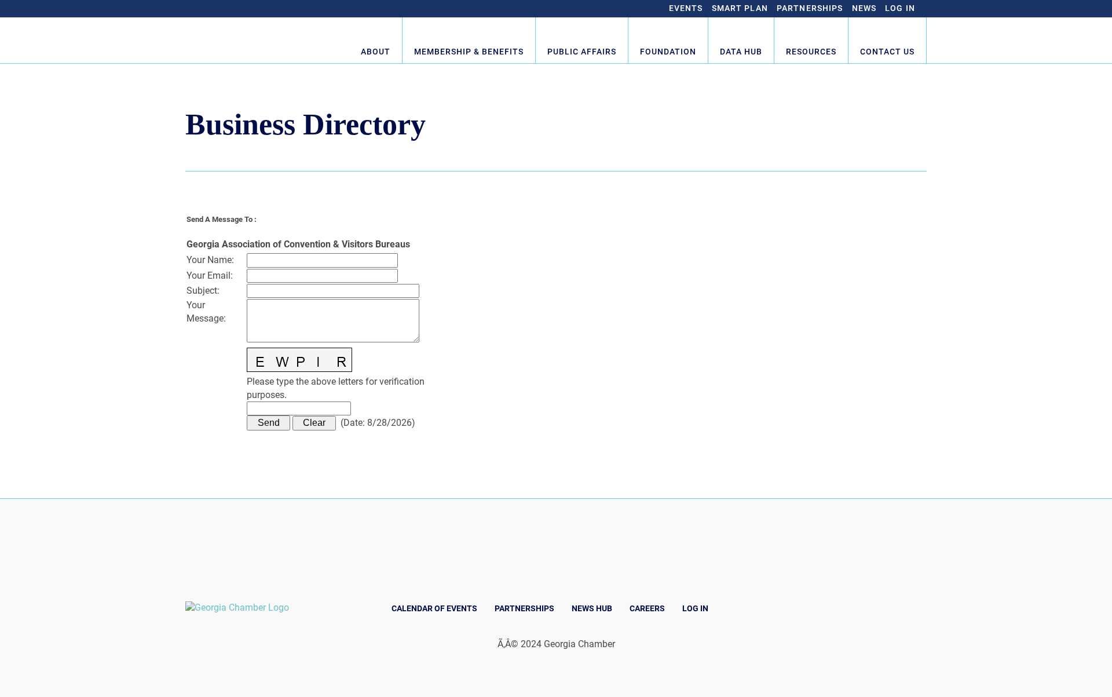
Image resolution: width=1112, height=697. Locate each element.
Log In (900, 8)
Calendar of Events (434, 608)
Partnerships (810, 8)
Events (686, 8)
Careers (647, 608)
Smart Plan (740, 8)
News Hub (592, 608)
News (864, 8)
